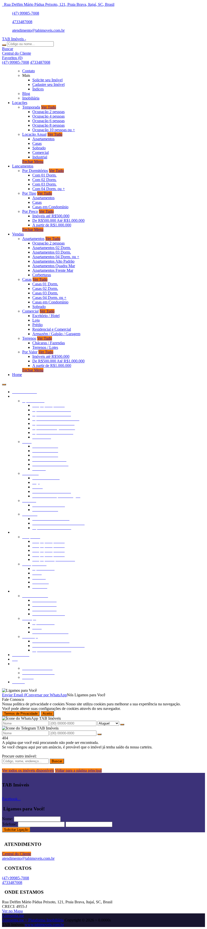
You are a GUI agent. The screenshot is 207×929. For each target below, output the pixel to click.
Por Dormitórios (35, 170)
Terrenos (29, 338)
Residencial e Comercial (51, 329)
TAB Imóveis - (14, 39)
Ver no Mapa (12, 911)
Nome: (7, 819)
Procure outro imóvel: (19, 756)
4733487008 (22, 22)
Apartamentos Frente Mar (52, 270)
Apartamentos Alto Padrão (53, 261)
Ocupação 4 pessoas (48, 116)
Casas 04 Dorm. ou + (49, 297)
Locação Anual (34, 134)
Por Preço (30, 211)
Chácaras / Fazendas (48, 343)
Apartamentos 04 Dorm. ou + (55, 257)
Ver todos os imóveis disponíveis (28, 770)
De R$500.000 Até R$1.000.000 (58, 220)
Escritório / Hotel (46, 316)
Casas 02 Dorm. (45, 288)
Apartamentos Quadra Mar (53, 266)
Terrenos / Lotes (45, 347)
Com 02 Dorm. (44, 180)
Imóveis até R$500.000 (50, 216)
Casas (37, 143)
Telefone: (9, 824)
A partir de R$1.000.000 (51, 225)
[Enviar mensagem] (122, 724)
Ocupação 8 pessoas (48, 125)
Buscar (57, 761)
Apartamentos (43, 139)
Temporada (31, 107)
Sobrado (39, 148)
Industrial (39, 157)
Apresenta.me (13, 915)
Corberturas (41, 275)
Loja (36, 320)
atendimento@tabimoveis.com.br (38, 30)
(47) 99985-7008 (25, 13)
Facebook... (11, 799)
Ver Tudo (48, 107)
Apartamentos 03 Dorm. (51, 252)
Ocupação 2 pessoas (48, 112)
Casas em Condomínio (50, 207)
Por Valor (29, 352)
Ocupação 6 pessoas (48, 121)
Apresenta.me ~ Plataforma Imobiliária (33, 920)
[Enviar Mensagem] (99, 734)
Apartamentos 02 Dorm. (51, 248)
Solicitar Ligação (16, 830)
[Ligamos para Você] (19, 690)
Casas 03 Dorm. (45, 293)
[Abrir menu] (4, 383)
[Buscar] (4, 45)
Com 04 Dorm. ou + (48, 189)
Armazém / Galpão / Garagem (56, 334)
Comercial (40, 152)
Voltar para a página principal (78, 770)
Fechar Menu (32, 161)
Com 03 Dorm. (44, 184)
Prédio (37, 325)
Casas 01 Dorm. (45, 284)
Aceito (47, 713)
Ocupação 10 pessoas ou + (53, 130)
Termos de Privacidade (21, 713)
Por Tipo (29, 193)
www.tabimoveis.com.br (44, 924)
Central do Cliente (16, 854)
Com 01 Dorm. (44, 175)
